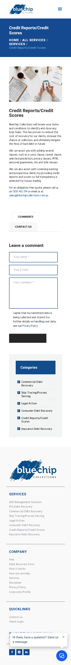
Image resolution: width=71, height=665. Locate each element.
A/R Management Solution (25, 502)
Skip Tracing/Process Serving (34, 395)
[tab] (25, 217)
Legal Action (29, 403)
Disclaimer (15, 583)
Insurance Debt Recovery (36, 429)
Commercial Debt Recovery (32, 384)
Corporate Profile (19, 592)
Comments (25, 217)
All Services (33, 40)
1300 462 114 (20, 191)
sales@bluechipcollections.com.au (28, 195)
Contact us (16, 617)
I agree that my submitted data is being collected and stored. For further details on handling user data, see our (34, 319)
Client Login (16, 622)
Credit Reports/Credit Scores (34, 420)
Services (17, 44)
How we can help (19, 573)
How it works (17, 569)
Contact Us (23, 227)
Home (14, 40)
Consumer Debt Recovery (36, 411)
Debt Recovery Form (21, 564)
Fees (11, 559)
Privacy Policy (29, 326)
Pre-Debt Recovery (20, 507)
